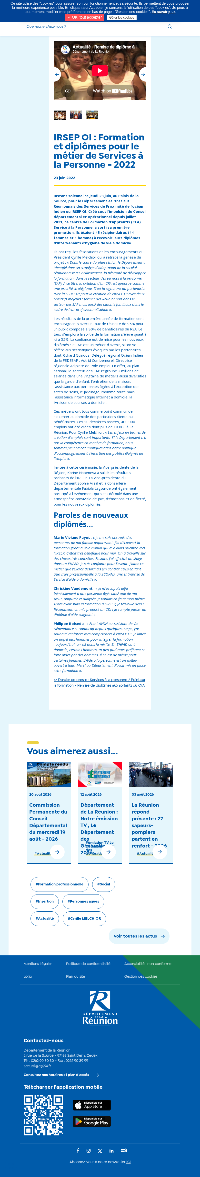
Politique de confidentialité (88, 963)
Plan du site (75, 976)
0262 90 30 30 (42, 1060)
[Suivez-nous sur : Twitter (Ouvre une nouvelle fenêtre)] (100, 1151)
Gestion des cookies (140, 976)
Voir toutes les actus (135, 936)
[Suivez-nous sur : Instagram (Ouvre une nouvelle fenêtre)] (88, 1151)
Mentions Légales (38, 963)
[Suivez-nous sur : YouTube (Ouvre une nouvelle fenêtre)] (124, 1151)
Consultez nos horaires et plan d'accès (56, 1075)
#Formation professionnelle (59, 884)
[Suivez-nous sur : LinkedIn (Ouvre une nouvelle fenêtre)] (111, 1151)
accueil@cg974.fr (37, 1066)
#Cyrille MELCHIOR (84, 918)
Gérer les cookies (121, 17)
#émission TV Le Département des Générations (100, 848)
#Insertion (45, 901)
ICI (128, 1162)
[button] (142, 74)
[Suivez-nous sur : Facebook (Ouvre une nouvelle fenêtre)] (78, 1151)
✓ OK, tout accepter (85, 17)
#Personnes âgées (83, 901)
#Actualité (43, 853)
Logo (28, 976)
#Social (103, 884)
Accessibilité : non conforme (147, 963)
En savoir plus (164, 12)
